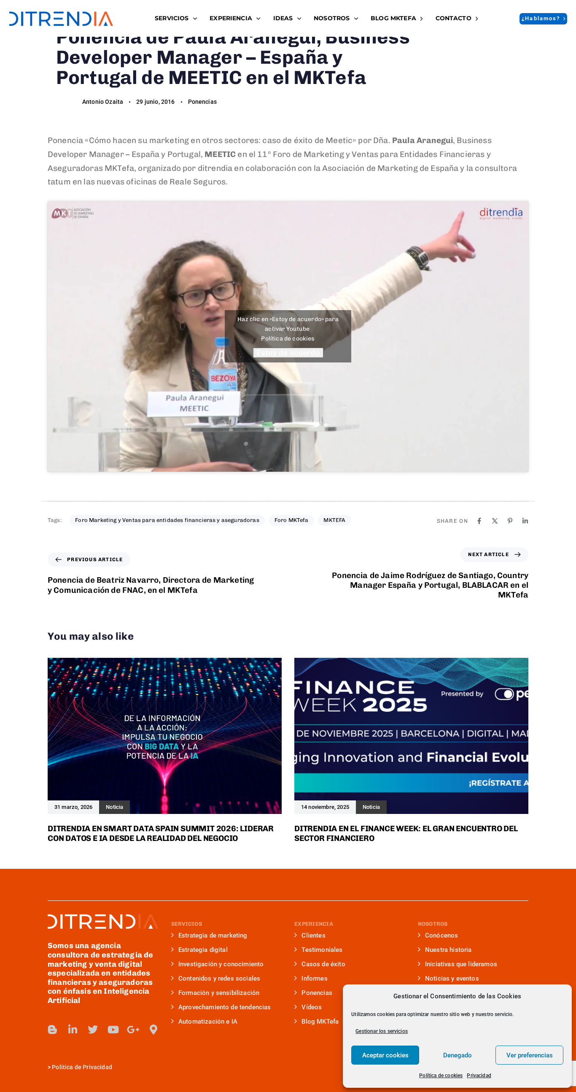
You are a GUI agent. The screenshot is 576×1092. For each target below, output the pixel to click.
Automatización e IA (207, 1021)
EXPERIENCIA (231, 18)
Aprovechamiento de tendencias (224, 1007)
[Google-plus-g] (133, 1029)
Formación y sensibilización (218, 993)
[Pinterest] (510, 521)
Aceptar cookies (385, 1055)
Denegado (457, 1055)
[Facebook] (479, 521)
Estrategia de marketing (213, 935)
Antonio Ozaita (102, 101)
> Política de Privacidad (80, 1067)
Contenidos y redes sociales (219, 978)
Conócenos (441, 935)
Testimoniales (321, 950)
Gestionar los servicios (381, 1031)
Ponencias (202, 101)
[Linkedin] (525, 521)
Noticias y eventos (452, 978)
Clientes (313, 935)
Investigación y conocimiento (221, 964)
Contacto (453, 18)
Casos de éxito (323, 964)
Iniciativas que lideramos (461, 964)
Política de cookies (441, 1075)
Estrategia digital (203, 950)
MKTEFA (334, 520)
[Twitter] (93, 1029)
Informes (314, 978)
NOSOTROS (332, 18)
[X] (495, 521)
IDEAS (283, 18)
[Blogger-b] (53, 1029)
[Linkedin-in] (73, 1029)
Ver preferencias (529, 1055)
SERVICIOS (171, 18)
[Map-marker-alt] (153, 1029)
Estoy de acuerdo (288, 352)
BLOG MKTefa (393, 18)
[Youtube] (113, 1029)
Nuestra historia (448, 950)
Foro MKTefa (292, 520)
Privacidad (479, 1075)
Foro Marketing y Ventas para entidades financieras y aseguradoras (167, 520)
